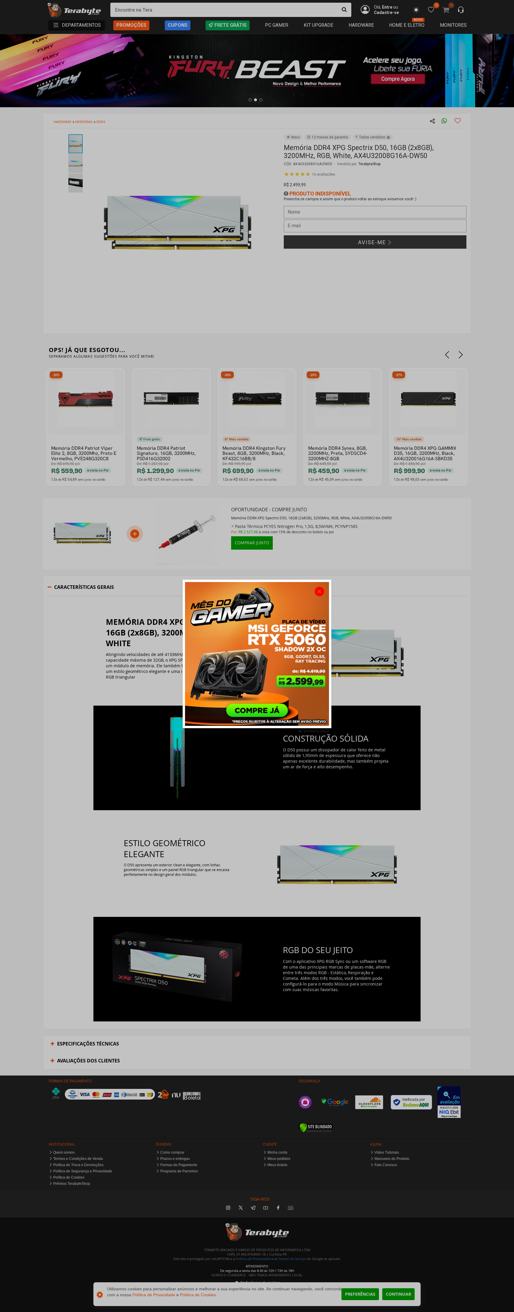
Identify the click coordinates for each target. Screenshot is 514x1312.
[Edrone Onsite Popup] (257, 656)
